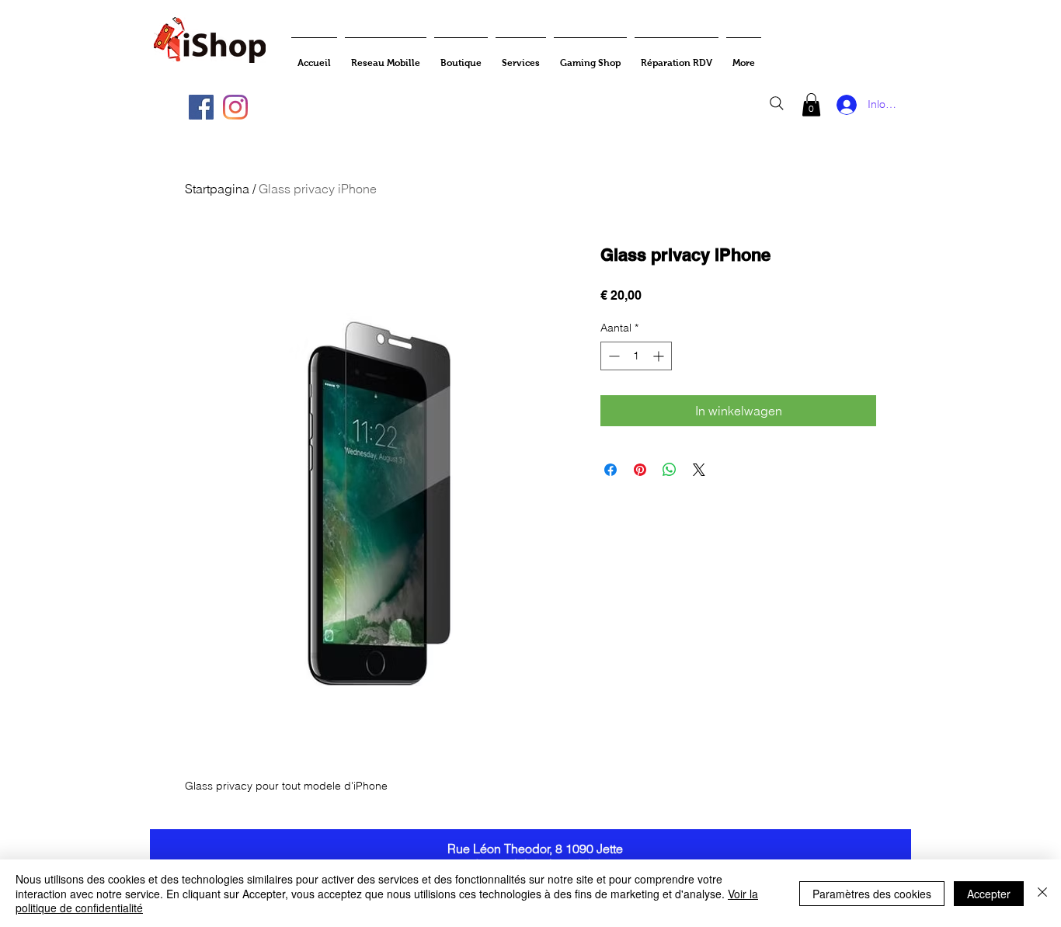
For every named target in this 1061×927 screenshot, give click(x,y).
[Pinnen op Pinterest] (640, 469)
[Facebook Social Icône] (201, 107)
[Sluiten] (1042, 893)
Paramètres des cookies (871, 893)
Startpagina (217, 188)
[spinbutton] (636, 356)
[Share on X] (699, 469)
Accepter (989, 893)
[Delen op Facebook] (610, 469)
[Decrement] (612, 356)
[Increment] (660, 356)
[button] (811, 104)
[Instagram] (235, 107)
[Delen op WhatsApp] (669, 469)
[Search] (776, 103)
